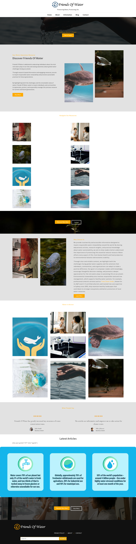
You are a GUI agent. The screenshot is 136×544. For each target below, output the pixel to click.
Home (49, 15)
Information (67, 15)
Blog (77, 15)
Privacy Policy (59, 533)
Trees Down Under (107, 281)
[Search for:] (43, 539)
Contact (86, 15)
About (57, 15)
